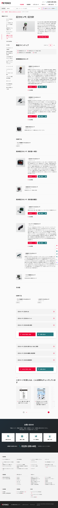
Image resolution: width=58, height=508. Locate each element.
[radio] (50, 45)
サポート (43, 4)
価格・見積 (41, 86)
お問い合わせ (51, 4)
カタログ (30, 86)
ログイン (43, 1)
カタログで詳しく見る (42, 36)
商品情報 (22, 4)
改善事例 (28, 4)
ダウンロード (36, 4)
